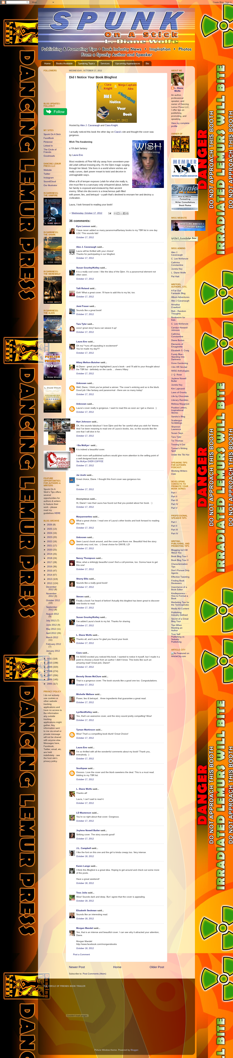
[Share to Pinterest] (127, 213)
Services (105, 63)
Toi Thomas (177, 441)
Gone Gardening (179, 363)
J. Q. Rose (176, 374)
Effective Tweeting (180, 577)
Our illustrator (50, 185)
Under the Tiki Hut (180, 455)
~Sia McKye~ (83, 445)
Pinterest (48, 142)
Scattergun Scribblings (176, 421)
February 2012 (53, 644)
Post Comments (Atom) (94, 974)
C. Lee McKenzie (179, 259)
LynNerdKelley (84, 712)
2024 (50, 533)
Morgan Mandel (84, 928)
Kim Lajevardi (178, 388)
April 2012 (51, 633)
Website (48, 170)
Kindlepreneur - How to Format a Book (179, 596)
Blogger (134, 1050)
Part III (174, 500)
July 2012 (51, 620)
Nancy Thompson (85, 558)
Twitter (47, 174)
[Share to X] (121, 213)
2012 (50, 583)
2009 (50, 667)
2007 (50, 675)
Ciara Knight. (111, 125)
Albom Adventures (180, 297)
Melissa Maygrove (180, 404)
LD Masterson (83, 813)
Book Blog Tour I (179, 556)
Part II (174, 496)
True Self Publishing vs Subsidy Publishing (177, 638)
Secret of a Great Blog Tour (179, 620)
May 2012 (51, 629)
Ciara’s (118, 132)
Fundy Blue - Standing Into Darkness (177, 357)
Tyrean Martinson (85, 730)
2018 (50, 558)
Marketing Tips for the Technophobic (180, 603)
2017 (50, 562)
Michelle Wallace (85, 694)
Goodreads (49, 156)
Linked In (48, 146)
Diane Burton (177, 340)
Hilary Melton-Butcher (88, 362)
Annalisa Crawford (175, 305)
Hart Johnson (83, 421)
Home (47, 63)
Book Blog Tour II (179, 560)
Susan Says (177, 433)
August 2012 (52, 614)
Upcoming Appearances (127, 63)
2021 (50, 545)
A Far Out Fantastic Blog (178, 291)
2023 (50, 537)
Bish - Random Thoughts (178, 312)
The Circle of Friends (50, 150)
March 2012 (52, 637)
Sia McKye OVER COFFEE (89, 461)
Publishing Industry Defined (179, 613)
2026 (50, 524)
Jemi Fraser (82, 306)
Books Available (64, 63)
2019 (50, 554)
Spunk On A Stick (52, 134)
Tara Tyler (81, 324)
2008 (50, 671)
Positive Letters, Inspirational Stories (179, 410)
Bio (147, 63)
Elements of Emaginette (177, 345)
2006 (50, 679)
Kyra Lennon (83, 226)
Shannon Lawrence (176, 428)
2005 (50, 684)
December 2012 (51, 588)
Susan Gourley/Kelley (88, 268)
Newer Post (77, 967)
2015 (50, 571)
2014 (50, 575)
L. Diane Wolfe (84, 635)
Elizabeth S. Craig (180, 350)
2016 (50, 566)
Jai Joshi (81, 475)
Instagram (49, 177)
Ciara (79, 653)
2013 (50, 579)
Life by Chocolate (180, 396)
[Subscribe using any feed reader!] (53, 123)
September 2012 (51, 608)
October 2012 (53, 600)
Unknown (81, 383)
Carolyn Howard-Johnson (179, 328)
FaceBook (49, 138)
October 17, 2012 (85, 237)
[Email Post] (109, 213)
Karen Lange (83, 866)
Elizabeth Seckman (86, 910)
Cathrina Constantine (177, 263)
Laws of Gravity (179, 392)
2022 (50, 541)
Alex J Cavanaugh (180, 301)
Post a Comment (81, 954)
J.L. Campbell (83, 848)
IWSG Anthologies (180, 371)
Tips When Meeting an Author (176, 627)
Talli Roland (82, 288)
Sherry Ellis (82, 579)
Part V (174, 508)
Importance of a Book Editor (179, 588)
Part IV (174, 504)
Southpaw (81, 768)
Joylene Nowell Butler (88, 830)
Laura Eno (77, 155)
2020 (50, 550)
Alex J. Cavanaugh (90, 125)
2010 (50, 663)
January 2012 (53, 651)
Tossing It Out (178, 444)
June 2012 (51, 625)
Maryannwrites (84, 516)
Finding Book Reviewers (177, 582)
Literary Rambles (179, 400)
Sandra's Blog (178, 416)
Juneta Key (176, 269)
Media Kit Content (180, 608)
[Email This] (115, 213)
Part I (174, 493)
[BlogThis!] (118, 213)
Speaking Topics (86, 63)
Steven (80, 596)
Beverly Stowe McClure (88, 676)
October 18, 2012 (85, 856)
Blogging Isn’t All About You (179, 551)
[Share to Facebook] (124, 213)
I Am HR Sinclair (179, 367)
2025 (50, 529)
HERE (57, 513)
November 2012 (51, 594)
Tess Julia (82, 893)
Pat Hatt (175, 276)
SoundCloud (50, 181)
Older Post (157, 967)
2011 (49, 659)
